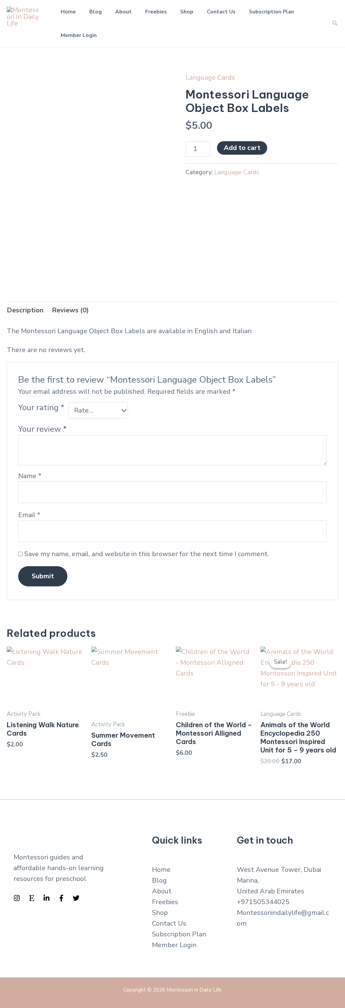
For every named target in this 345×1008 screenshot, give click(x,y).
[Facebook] (61, 898)
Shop (186, 11)
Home (68, 11)
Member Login (79, 35)
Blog (95, 11)
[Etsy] (31, 898)
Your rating (41, 407)
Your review (42, 429)
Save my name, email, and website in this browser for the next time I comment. (146, 553)
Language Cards (210, 77)
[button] (335, 23)
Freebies (156, 11)
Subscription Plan (271, 11)
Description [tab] (25, 310)
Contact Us (221, 11)
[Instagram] (16, 898)
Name (29, 475)
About (123, 11)
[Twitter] (76, 898)
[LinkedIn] (46, 898)
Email (29, 514)
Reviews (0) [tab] (70, 310)
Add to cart (242, 147)
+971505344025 (263, 901)
